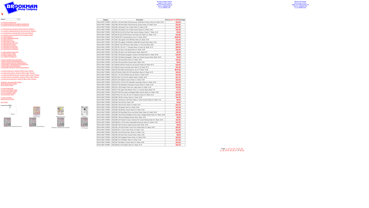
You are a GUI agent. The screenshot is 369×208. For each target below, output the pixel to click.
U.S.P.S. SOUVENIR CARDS (8, 93)
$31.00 (178, 64)
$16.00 (178, 22)
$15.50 (178, 97)
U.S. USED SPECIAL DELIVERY (9, 47)
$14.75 (178, 77)
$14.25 (178, 74)
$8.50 (178, 52)
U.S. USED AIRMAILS (6, 36)
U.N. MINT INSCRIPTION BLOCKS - (11, 75)
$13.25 (178, 59)
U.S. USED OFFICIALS (7, 40)
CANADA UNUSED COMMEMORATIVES (12, 61)
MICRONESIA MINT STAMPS (9, 84)
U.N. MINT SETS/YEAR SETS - (9, 79)
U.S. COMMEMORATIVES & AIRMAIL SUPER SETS (15, 24)
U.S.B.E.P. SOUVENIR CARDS (9, 91)
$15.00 (178, 49)
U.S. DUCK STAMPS (6, 97)
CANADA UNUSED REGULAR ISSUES (11, 60)
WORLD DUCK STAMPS (7, 99)
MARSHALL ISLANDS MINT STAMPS (11, 82)
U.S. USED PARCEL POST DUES (9, 43)
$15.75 (178, 105)
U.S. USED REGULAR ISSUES (9, 46)
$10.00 (178, 29)
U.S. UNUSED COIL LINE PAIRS (9, 35)
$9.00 (178, 32)
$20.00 (178, 127)
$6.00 (178, 100)
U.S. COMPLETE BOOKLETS (9, 56)
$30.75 (178, 44)
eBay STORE (4, 102)
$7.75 (178, 90)
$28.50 (178, 47)
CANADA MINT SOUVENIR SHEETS (11, 66)
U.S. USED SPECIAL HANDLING (9, 49)
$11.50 (178, 110)
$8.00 (178, 57)
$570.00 (177, 69)
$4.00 (178, 102)
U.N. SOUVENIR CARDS (7, 94)
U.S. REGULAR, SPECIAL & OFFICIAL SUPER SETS (15, 25)
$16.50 (178, 72)
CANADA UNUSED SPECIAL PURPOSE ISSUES (13, 63)
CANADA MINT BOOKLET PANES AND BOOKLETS (15, 67)
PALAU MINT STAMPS (7, 85)
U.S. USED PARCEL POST (8, 41)
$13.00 (178, 87)
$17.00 (178, 140)
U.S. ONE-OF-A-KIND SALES (8, 22)
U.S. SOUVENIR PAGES (7, 88)
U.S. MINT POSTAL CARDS (8, 53)
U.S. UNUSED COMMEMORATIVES (10, 31)
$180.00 (177, 37)
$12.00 (178, 24)
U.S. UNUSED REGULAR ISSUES (10, 29)
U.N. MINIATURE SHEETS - (8, 73)
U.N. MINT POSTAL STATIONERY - (10, 77)
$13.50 (178, 122)
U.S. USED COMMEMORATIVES (10, 38)
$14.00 (178, 34)
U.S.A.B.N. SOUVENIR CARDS (9, 90)
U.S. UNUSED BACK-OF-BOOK (9, 33)
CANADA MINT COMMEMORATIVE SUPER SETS (14, 64)
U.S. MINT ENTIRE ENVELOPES (9, 52)
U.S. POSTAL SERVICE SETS (8, 55)
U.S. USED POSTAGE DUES (8, 44)
